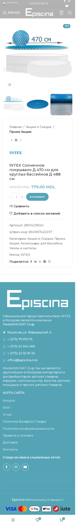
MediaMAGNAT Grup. (19, 324)
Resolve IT (57, 500)
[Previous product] (11, 140)
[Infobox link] (61, 12)
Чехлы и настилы (22, 248)
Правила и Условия (18, 435)
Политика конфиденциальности (28, 428)
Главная (15, 127)
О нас (7, 414)
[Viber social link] (49, 261)
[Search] (70, 12)
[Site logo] (39, 12)
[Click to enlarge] (10, 84)
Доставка (10, 442)
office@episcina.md (22, 360)
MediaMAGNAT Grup (18, 368)
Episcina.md (21, 499)
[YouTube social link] (67, 6)
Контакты (10, 449)
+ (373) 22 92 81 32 (21, 353)
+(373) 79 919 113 (38, 3)
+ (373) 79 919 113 (20, 339)
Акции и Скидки (39, 127)
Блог (6, 407)
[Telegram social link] (44, 261)
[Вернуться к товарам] (16, 140)
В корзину (37, 196)
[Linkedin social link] (35, 261)
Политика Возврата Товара (24, 421)
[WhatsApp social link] (40, 261)
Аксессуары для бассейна (41, 243)
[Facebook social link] (31, 261)
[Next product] (20, 140)
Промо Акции (20, 132)
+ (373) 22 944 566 (21, 346)
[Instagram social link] (16, 467)
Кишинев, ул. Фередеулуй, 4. (29, 332)
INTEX (25, 255)
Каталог (9, 400)
